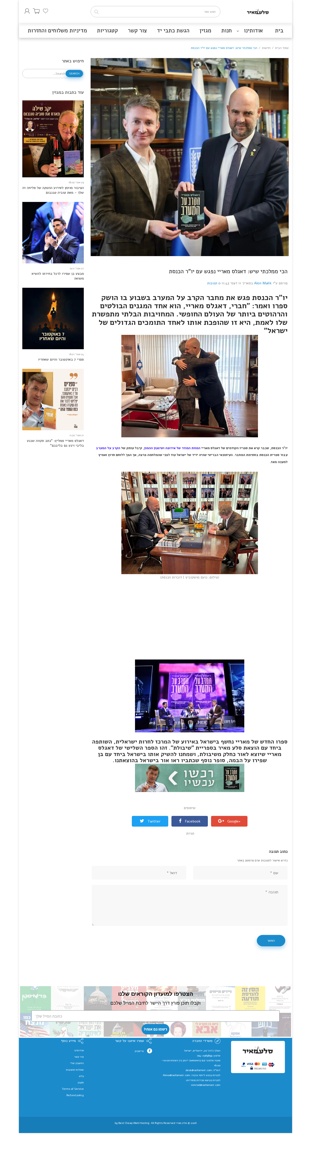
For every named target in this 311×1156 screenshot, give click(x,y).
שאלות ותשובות (75, 1070)
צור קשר (79, 1057)
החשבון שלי (77, 1063)
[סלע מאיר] (258, 10)
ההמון (148, 448)
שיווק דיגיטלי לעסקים (155, 1126)
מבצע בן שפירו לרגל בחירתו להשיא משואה (58, 276)
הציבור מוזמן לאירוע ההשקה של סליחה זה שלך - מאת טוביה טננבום (53, 190)
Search (74, 73)
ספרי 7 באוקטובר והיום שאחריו (61, 359)
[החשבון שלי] (27, 11)
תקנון (81, 1082)
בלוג (81, 1076)
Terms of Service (73, 1089)
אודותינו (79, 1050)
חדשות (266, 48)
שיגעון (158, 448)
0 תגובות (214, 283)
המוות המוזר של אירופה (182, 448)
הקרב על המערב (108, 448)
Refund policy (75, 1095)
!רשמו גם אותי (155, 1029)
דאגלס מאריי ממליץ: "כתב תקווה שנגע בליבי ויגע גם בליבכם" (55, 443)
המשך (271, 940)
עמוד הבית (282, 48)
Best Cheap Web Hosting (133, 1123)
